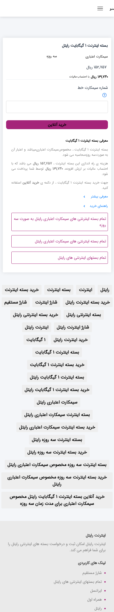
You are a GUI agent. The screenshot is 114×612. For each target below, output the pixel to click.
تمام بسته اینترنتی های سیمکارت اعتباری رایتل (70, 241)
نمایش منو (112, 8)
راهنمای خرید (99, 206)
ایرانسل (96, 591)
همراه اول (94, 599)
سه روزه (51, 56)
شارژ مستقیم (92, 573)
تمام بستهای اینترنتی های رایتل (82, 258)
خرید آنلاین (57, 125)
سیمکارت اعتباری (97, 56)
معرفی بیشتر (99, 196)
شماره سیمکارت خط (92, 88)
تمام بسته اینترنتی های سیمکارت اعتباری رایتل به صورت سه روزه (60, 222)
